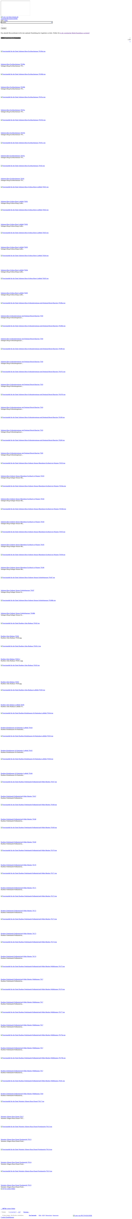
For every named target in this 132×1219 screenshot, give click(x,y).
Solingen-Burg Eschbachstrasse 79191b (13, 133)
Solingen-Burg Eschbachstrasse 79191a (13, 110)
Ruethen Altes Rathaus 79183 (10, 682)
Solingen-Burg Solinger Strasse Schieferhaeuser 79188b (18, 613)
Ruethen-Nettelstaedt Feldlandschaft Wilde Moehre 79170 (18, 865)
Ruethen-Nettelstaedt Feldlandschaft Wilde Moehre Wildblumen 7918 (22, 1094)
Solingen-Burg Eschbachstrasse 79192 (12, 178)
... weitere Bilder (8, 1208)
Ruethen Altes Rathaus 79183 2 (10, 659)
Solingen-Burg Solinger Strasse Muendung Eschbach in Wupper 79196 (22, 567)
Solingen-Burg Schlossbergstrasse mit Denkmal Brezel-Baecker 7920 (22, 453)
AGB (43, 1215)
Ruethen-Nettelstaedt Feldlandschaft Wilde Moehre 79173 (18, 933)
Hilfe (16, 18)
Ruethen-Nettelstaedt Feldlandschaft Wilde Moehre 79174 (18, 956)
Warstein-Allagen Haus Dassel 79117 (12, 1116)
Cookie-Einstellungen (7, 1217)
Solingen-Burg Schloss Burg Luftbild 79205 (14, 293)
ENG (6, 20)
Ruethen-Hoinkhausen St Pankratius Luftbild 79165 (16, 750)
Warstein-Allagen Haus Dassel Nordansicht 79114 (16, 1162)
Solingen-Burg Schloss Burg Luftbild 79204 (14, 270)
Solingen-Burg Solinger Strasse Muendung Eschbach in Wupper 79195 (22, 544)
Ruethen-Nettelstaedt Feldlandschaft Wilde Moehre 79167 (18, 796)
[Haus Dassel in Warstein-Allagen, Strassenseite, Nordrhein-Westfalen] (26, 1126)
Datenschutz (49, 1215)
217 (19, 1212)
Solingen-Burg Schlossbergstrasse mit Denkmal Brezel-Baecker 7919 (22, 384)
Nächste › (26, 1212)
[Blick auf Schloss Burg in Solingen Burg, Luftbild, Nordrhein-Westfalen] (25, 187)
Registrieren (10, 18)
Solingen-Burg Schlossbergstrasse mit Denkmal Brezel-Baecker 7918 (22, 316)
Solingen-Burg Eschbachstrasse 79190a (13, 64)
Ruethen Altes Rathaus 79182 (10, 636)
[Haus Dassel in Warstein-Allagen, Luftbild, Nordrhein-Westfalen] (22, 1101)
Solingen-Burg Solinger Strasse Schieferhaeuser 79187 (17, 590)
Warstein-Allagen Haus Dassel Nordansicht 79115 (16, 1185)
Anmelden (4, 18)
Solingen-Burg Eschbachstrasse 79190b (13, 87)
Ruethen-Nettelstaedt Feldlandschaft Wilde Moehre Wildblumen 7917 (22, 979)
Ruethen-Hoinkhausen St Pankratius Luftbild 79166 (16, 773)
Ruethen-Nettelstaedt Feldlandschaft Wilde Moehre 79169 (18, 842)
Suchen (4, 28)
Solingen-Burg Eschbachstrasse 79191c (13, 156)
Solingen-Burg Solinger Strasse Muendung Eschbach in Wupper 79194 (22, 499)
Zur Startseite (32, 1215)
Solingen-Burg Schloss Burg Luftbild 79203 (14, 247)
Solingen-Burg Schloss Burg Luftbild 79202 (14, 224)
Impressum (55, 1215)
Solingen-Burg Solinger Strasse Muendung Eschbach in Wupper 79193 (22, 476)
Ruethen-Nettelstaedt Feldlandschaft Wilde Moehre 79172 (18, 911)
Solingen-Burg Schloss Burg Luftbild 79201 (14, 201)
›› (130, 41)
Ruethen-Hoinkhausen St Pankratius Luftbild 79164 (16, 727)
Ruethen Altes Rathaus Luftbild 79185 (12, 705)
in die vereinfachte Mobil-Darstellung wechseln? (75, 33)
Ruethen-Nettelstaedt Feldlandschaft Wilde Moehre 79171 (18, 888)
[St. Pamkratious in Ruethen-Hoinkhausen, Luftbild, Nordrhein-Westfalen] (27, 713)
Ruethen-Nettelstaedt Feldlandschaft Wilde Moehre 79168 (18, 819)
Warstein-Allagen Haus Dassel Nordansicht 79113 (16, 1139)
